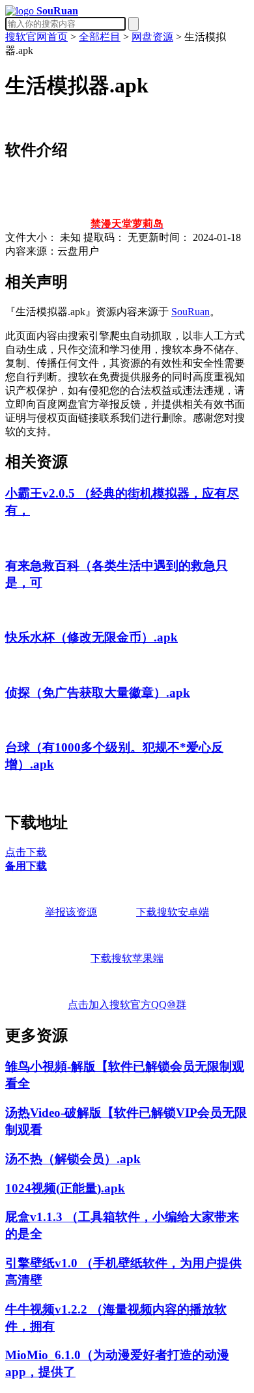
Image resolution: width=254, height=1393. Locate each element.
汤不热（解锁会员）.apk (73, 1159)
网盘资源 (152, 36)
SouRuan (190, 311)
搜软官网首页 (36, 36)
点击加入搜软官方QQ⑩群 (127, 1004)
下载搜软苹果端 (127, 958)
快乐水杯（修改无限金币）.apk (91, 637)
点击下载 (26, 852)
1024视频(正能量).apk (65, 1188)
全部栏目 (99, 36)
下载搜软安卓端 (172, 912)
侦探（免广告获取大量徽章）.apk (97, 692)
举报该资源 (71, 912)
